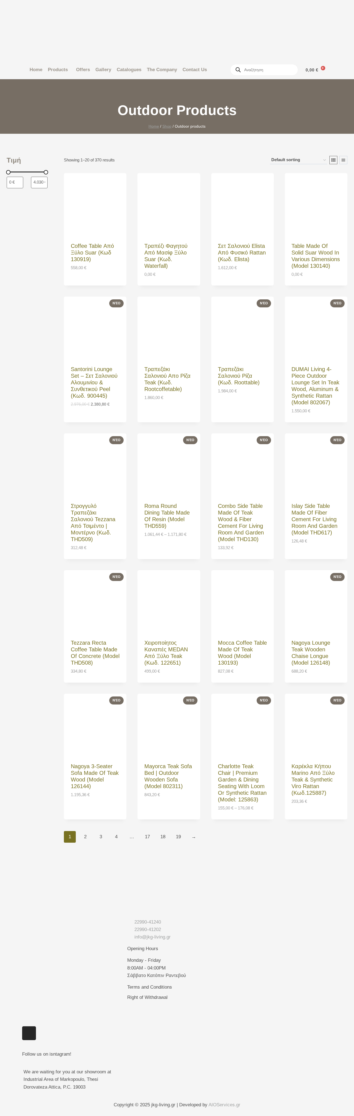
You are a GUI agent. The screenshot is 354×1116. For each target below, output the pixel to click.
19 (178, 836)
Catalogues (129, 69)
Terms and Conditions (149, 987)
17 (147, 836)
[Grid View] (333, 160)
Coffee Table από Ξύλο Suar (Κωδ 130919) (92, 252)
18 (162, 836)
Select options (162, 551)
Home (36, 69)
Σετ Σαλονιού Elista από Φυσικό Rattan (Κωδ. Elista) (242, 252)
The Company (162, 69)
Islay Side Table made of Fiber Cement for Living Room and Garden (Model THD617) (314, 519)
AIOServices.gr (224, 1104)
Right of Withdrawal (147, 997)
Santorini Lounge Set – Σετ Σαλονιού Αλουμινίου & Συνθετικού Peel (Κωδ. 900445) (94, 382)
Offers (83, 69)
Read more (304, 558)
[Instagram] (29, 1033)
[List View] (343, 160)
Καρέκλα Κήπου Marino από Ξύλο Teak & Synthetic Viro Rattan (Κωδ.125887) (313, 779)
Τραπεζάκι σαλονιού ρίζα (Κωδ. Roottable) (239, 375)
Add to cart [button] (85, 284)
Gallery (103, 69)
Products (58, 69)
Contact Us (195, 69)
